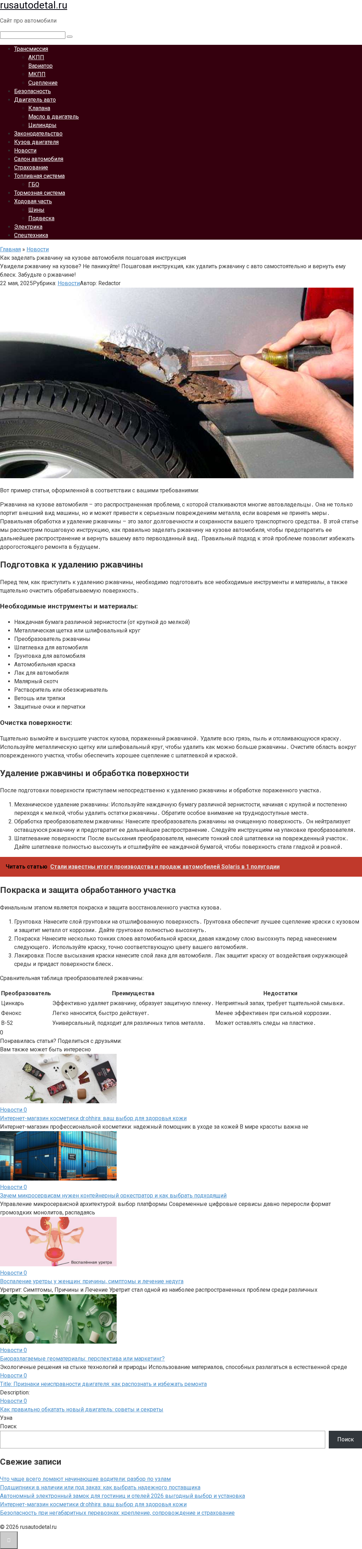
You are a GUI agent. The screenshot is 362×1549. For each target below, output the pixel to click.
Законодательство (38, 133)
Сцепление (43, 82)
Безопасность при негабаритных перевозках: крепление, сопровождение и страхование (117, 1512)
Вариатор (40, 65)
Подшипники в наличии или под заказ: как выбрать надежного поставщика (100, 1487)
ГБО (33, 184)
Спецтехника (31, 235)
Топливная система (39, 176)
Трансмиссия (31, 49)
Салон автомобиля (38, 159)
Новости (25, 150)
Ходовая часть (33, 201)
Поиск (8, 1426)
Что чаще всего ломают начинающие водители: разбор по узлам (85, 1479)
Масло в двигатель (53, 116)
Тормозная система (39, 193)
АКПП (36, 57)
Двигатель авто (35, 99)
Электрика (28, 226)
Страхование (31, 167)
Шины (36, 209)
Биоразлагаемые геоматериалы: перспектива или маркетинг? (82, 1358)
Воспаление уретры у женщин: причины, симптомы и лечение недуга (91, 1281)
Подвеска (41, 218)
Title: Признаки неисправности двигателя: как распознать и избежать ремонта (103, 1384)
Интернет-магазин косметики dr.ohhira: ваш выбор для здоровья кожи (93, 1118)
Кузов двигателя (36, 142)
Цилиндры (42, 125)
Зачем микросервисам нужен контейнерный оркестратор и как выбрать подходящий (113, 1195)
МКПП (37, 74)
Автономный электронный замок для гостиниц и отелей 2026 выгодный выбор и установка (122, 1496)
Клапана (39, 108)
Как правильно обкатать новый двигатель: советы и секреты (81, 1409)
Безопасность (32, 91)
